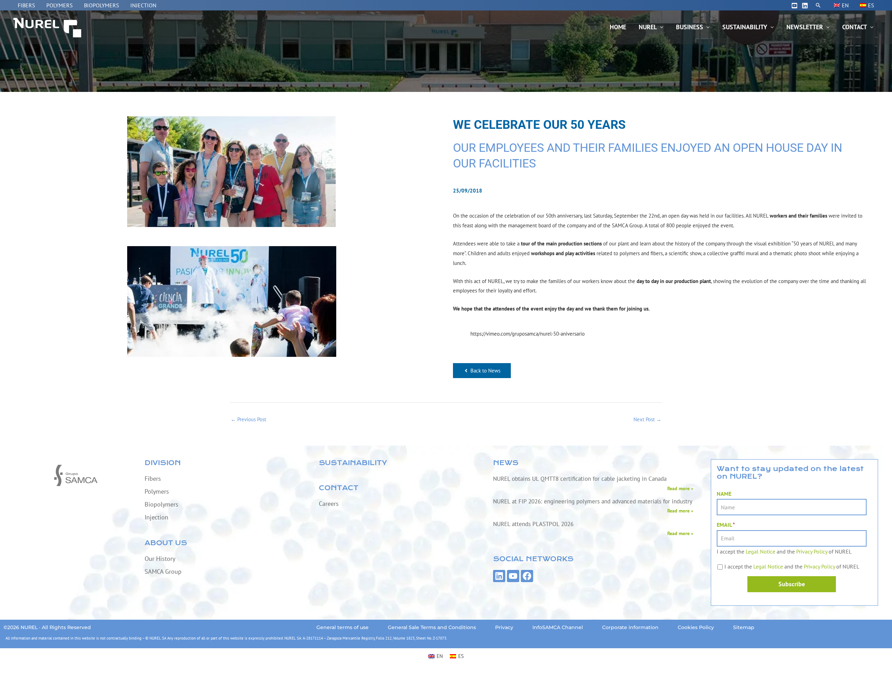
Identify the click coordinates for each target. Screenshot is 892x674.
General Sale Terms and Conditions (432, 627)
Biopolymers (101, 5)
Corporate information (630, 627)
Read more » (680, 488)
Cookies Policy (696, 627)
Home (618, 27)
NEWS (505, 463)
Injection (143, 5)
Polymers (59, 5)
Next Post (647, 419)
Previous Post (248, 419)
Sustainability (744, 27)
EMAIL (726, 524)
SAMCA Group (163, 571)
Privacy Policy (811, 551)
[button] (818, 5)
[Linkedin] (805, 5)
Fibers (26, 5)
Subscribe (791, 584)
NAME (724, 493)
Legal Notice (760, 551)
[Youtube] (794, 5)
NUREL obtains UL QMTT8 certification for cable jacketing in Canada (580, 479)
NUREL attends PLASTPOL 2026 (533, 524)
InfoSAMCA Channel (557, 627)
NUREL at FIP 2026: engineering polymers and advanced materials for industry (592, 501)
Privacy (504, 627)
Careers (329, 504)
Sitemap (743, 627)
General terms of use (342, 627)
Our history (160, 559)
